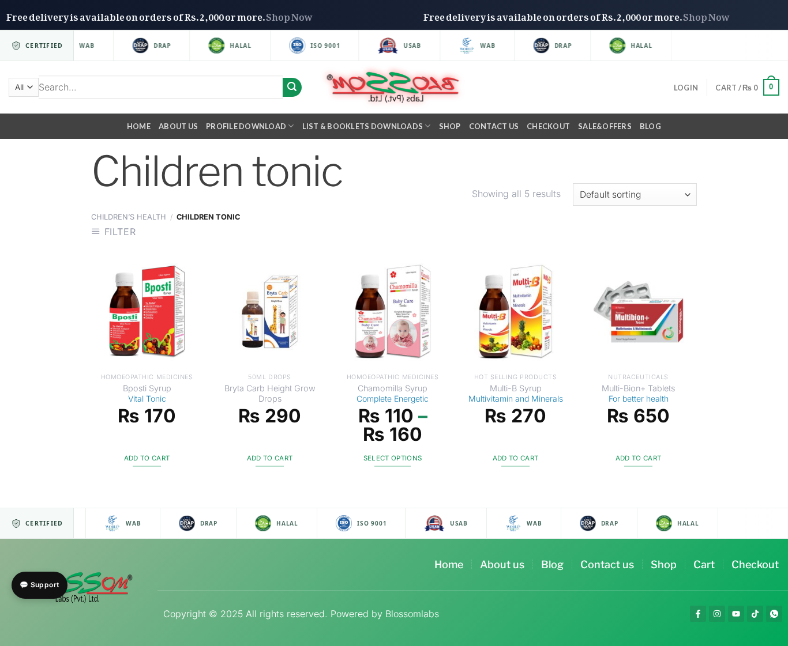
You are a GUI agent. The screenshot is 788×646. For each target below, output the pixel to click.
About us (178, 126)
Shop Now (307, 15)
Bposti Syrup (147, 393)
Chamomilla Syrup (393, 393)
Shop (450, 126)
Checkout (548, 126)
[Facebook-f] (698, 614)
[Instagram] (717, 614)
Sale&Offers (605, 126)
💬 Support (39, 584)
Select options (392, 458)
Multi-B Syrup (515, 393)
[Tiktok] (755, 614)
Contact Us (494, 126)
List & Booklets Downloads (362, 126)
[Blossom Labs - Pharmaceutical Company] (394, 87)
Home (139, 126)
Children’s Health (128, 217)
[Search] (292, 87)
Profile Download (246, 126)
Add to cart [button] (147, 458)
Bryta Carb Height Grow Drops (270, 393)
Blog (650, 126)
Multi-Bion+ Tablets (638, 393)
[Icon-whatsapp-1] (774, 614)
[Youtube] (736, 614)
